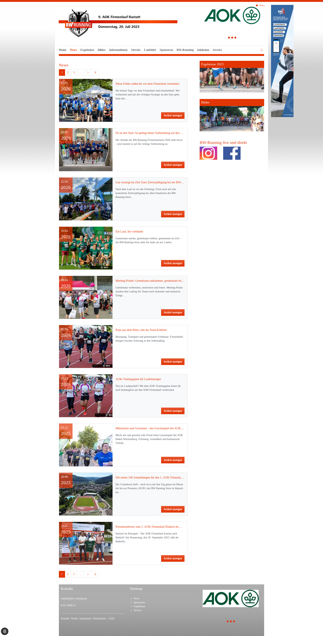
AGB (111, 618)
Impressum (86, 618)
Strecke (136, 49)
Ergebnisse (87, 49)
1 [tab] (229, 38)
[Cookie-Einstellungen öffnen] (4, 631)
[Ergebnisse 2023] (232, 77)
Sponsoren (166, 49)
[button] (217, 54)
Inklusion (203, 49)
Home (62, 49)
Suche (74, 618)
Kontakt (65, 618)
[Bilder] (232, 115)
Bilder (102, 49)
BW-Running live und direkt (223, 142)
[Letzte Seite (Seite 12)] (95, 72)
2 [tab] (232, 38)
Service (217, 49)
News (73, 49)
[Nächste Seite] (88, 72)
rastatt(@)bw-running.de (74, 598)
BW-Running (185, 49)
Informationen (118, 49)
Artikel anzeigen (173, 115)
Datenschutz (100, 618)
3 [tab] (235, 38)
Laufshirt (150, 49)
